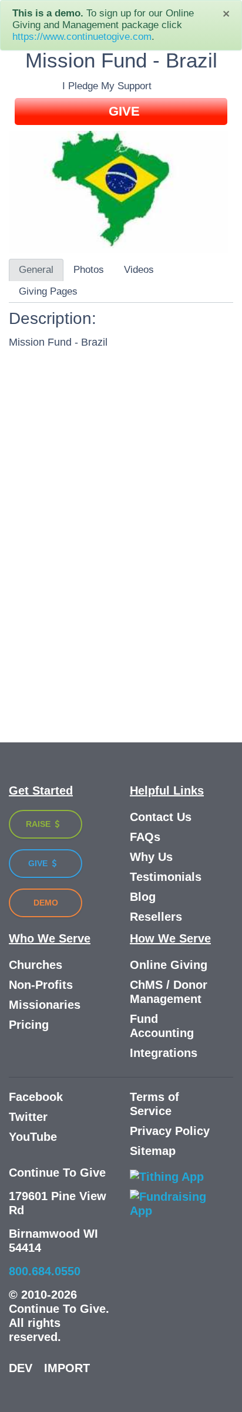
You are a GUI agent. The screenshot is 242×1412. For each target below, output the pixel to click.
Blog (143, 896)
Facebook (36, 1096)
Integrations (163, 1052)
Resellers (156, 916)
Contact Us (160, 816)
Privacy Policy (170, 1130)
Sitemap (153, 1150)
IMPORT (67, 1368)
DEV (20, 1368)
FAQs (145, 836)
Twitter (28, 1116)
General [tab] (36, 269)
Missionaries (44, 1004)
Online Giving (168, 964)
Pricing (29, 1024)
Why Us (151, 856)
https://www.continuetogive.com (82, 36)
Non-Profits (41, 984)
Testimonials (165, 876)
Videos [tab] (139, 269)
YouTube (33, 1136)
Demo (45, 902)
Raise (39, 824)
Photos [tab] (88, 269)
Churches (35, 964)
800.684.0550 (44, 1271)
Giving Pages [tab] (48, 291)
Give (39, 863)
